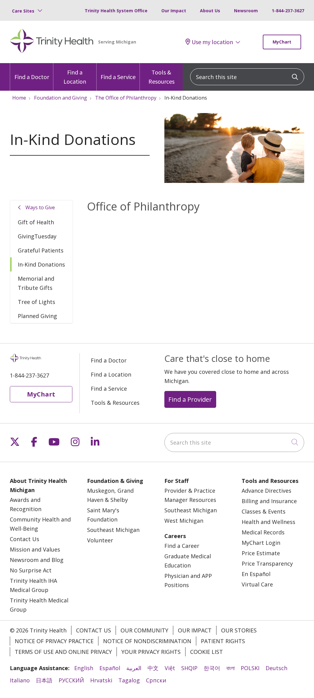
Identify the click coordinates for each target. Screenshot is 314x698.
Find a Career (181, 545)
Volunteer (100, 540)
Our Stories (239, 630)
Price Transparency (267, 563)
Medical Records (263, 532)
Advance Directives (266, 490)
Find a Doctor (31, 77)
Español (109, 668)
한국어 (212, 668)
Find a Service (118, 77)
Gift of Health (36, 222)
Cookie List (206, 651)
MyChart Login (261, 542)
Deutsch (276, 668)
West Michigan (183, 520)
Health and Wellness (268, 521)
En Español (256, 574)
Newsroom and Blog (36, 559)
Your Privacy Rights (151, 651)
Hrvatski (101, 680)
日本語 (44, 680)
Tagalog (129, 680)
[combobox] (247, 76)
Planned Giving (37, 316)
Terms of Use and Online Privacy (63, 651)
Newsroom (246, 10)
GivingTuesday (37, 236)
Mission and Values (35, 549)
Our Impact (173, 10)
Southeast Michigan (113, 529)
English (83, 668)
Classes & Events (263, 511)
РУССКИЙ (71, 680)
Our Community (144, 630)
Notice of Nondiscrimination (147, 641)
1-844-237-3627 (288, 10)
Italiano (20, 680)
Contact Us (24, 539)
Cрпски (156, 680)
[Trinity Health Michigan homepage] (52, 41)
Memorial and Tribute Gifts (36, 283)
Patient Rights (223, 641)
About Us (210, 10)
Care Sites (23, 11)
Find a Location (74, 76)
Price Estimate (261, 553)
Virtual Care (257, 584)
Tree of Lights (36, 301)
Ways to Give (40, 207)
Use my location (212, 42)
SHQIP (189, 668)
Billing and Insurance (269, 501)
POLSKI (250, 668)
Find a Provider (190, 399)
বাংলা (230, 668)
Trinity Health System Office (116, 10)
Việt (170, 668)
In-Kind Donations (41, 264)
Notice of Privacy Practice (54, 641)
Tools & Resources (161, 76)
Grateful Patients (40, 250)
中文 (153, 668)
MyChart (282, 42)
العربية (133, 668)
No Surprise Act (31, 570)
